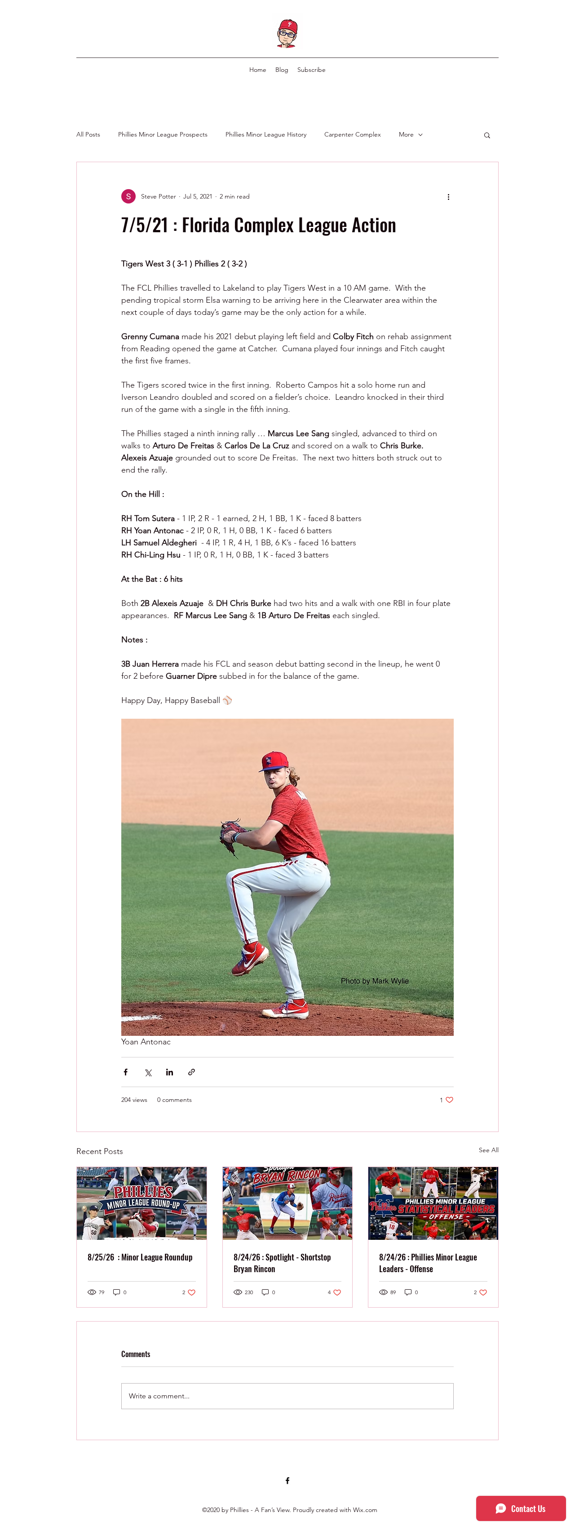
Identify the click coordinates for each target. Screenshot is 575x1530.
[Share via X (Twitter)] (147, 1072)
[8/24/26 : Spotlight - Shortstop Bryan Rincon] (288, 1203)
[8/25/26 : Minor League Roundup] (142, 1203)
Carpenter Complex (352, 134)
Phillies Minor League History (266, 134)
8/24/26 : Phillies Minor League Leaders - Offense (428, 1262)
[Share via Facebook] (125, 1072)
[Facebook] (287, 1480)
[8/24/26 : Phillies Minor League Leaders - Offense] (433, 1203)
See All (489, 1150)
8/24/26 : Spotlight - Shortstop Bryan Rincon (282, 1262)
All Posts (88, 134)
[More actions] (448, 196)
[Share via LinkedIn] (169, 1072)
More (406, 134)
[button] (487, 134)
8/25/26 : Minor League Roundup (140, 1257)
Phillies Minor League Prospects (163, 134)
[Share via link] (191, 1072)
